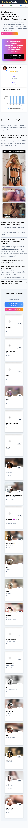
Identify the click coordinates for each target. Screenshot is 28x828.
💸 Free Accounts (14, 5)
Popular (10, 2)
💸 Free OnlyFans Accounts (13, 304)
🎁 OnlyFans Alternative (13, 309)
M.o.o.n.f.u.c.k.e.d (6, 277)
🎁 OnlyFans (5, 5)
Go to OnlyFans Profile (10, 34)
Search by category (13, 299)
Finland (3, 234)
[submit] (14, 56)
